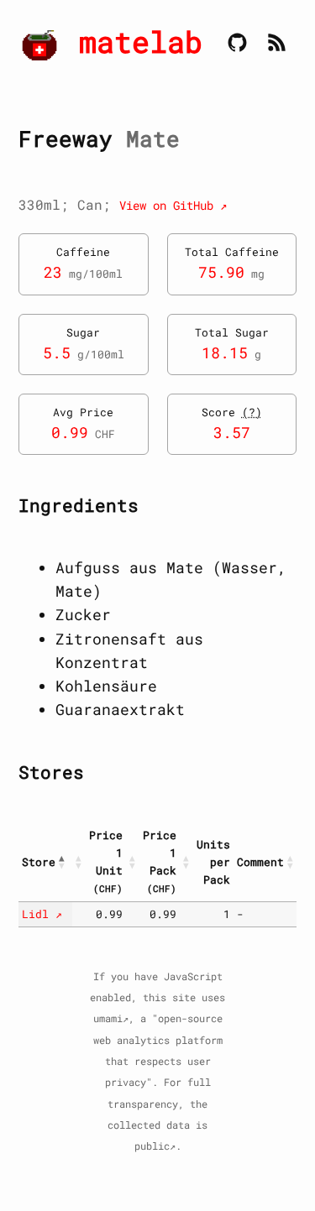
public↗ (155, 1146)
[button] (64, 861)
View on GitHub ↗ (173, 205)
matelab (140, 41)
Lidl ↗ (42, 913)
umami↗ (111, 1018)
